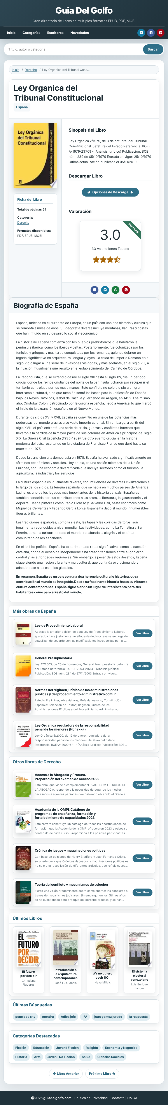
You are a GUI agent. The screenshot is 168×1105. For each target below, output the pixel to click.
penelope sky (25, 1016)
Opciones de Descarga (110, 192)
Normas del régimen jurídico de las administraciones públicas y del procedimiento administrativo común (76, 692)
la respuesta (138, 1016)
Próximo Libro (100, 1074)
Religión (92, 1047)
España (22, 107)
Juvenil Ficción (67, 1047)
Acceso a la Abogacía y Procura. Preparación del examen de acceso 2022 (67, 777)
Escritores (55, 33)
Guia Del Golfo (84, 10)
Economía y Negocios (121, 1047)
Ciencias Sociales (110, 1057)
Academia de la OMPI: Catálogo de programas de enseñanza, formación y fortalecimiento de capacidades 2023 (65, 813)
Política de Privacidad (91, 1098)
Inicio (11, 33)
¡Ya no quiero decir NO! (102, 975)
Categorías (31, 33)
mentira (48, 1016)
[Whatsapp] (115, 290)
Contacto (117, 1098)
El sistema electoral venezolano (139, 975)
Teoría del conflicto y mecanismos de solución (71, 884)
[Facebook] (151, 33)
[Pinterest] (160, 33)
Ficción (20, 1047)
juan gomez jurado (108, 1016)
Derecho (31, 69)
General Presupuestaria (53, 658)
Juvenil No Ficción (61, 1057)
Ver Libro (142, 633)
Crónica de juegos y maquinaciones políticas (70, 850)
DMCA (132, 1098)
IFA (85, 1016)
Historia (21, 1057)
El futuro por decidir (28, 974)
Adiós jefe (68, 1016)
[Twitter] (141, 33)
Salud (86, 1057)
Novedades (79, 33)
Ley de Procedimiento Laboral (59, 625)
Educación (41, 1047)
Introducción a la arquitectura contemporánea (65, 974)
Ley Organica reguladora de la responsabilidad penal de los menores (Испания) (72, 727)
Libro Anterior (68, 1074)
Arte (37, 1057)
